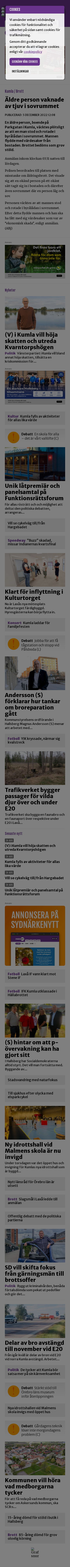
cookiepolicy (33, 52)
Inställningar (20, 71)
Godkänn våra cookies (25, 61)
